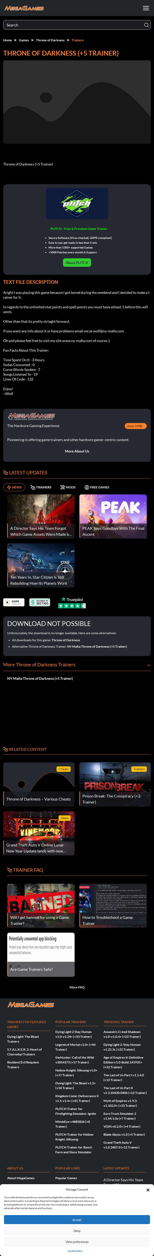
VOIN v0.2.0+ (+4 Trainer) (121, 1126)
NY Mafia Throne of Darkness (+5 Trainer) (97, 646)
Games (24, 40)
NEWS (17, 487)
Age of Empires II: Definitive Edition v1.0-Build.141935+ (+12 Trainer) (123, 1062)
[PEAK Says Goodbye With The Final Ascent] (113, 516)
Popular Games (66, 1178)
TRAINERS (43, 487)
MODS (71, 487)
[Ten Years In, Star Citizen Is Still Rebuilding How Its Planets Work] (41, 565)
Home (7, 40)
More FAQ (77, 987)
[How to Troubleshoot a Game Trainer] (113, 905)
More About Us (77, 451)
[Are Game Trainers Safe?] (41, 954)
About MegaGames (20, 1178)
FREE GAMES (99, 487)
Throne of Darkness (50, 40)
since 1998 (134, 426)
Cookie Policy (75, 1250)
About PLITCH (77, 262)
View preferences (77, 1242)
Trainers (78, 40)
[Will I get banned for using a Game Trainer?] (41, 905)
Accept (77, 1220)
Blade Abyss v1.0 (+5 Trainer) (124, 1134)
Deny (77, 1231)
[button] (148, 1189)
